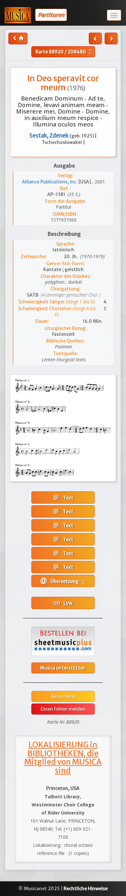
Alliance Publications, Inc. (50, 182)
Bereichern (63, 696)
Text (62, 497)
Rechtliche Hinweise (86, 888)
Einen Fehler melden (63, 709)
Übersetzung (63, 581)
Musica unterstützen (63, 668)
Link (63, 603)
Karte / (64, 52)
